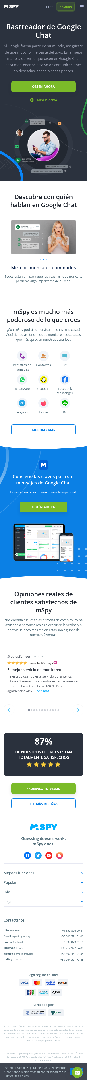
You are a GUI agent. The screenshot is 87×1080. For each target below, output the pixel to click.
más (57, 1040)
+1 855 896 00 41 (72, 930)
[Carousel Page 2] (43, 259)
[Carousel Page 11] (55, 710)
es (47, 6)
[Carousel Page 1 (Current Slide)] (29, 710)
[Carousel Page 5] (39, 710)
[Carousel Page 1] (40, 259)
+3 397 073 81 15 (72, 942)
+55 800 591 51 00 (71, 936)
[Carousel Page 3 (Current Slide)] (46, 259)
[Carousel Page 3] (34, 710)
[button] (77, 1072)
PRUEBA (66, 6)
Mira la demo (47, 100)
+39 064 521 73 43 (71, 959)
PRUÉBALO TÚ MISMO (43, 788)
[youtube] (48, 855)
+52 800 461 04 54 (71, 954)
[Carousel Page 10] (53, 710)
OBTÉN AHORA (43, 86)
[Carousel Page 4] (37, 710)
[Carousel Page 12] (58, 710)
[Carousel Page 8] (47, 710)
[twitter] (38, 855)
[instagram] (59, 855)
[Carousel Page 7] (45, 710)
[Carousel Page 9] (50, 710)
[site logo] (11, 6)
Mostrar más (43, 430)
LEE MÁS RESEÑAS (44, 804)
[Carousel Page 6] (42, 710)
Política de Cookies (16, 1076)
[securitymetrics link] (34, 1012)
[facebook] (27, 855)
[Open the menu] (82, 6)
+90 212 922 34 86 (71, 948)
